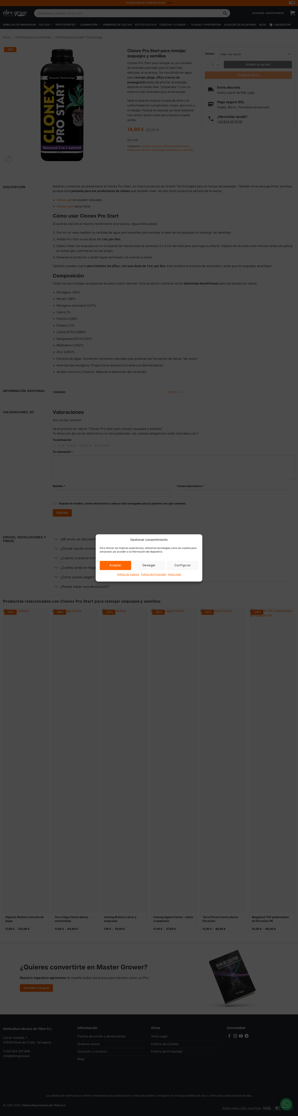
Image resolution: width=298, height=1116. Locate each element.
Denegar (149, 565)
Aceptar (115, 565)
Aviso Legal (174, 574)
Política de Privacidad (153, 574)
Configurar (182, 565)
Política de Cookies (128, 574)
